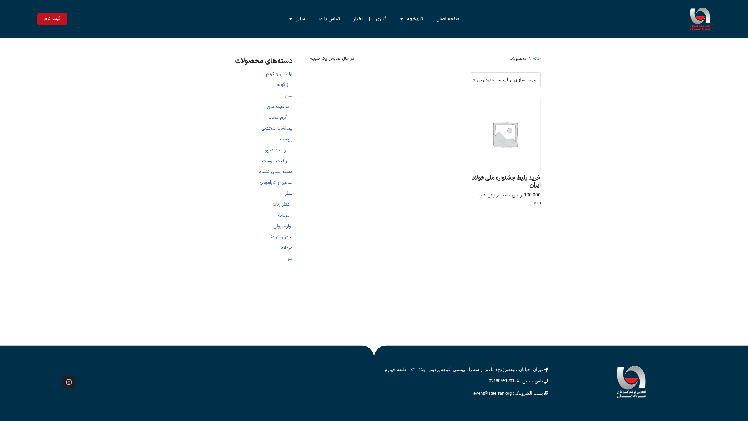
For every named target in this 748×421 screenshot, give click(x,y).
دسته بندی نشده (275, 171)
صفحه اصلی (448, 19)
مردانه (284, 215)
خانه (537, 59)
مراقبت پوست (276, 161)
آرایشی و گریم (279, 73)
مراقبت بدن (278, 106)
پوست (286, 139)
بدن (288, 95)
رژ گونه (283, 84)
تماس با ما (329, 19)
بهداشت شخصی (276, 128)
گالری (381, 19)
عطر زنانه (281, 204)
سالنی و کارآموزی (276, 182)
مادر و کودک (280, 237)
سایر (300, 19)
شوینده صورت (276, 150)
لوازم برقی (282, 226)
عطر (288, 193)
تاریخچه (415, 19)
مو (290, 258)
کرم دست (277, 117)
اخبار (358, 19)
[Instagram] (69, 382)
